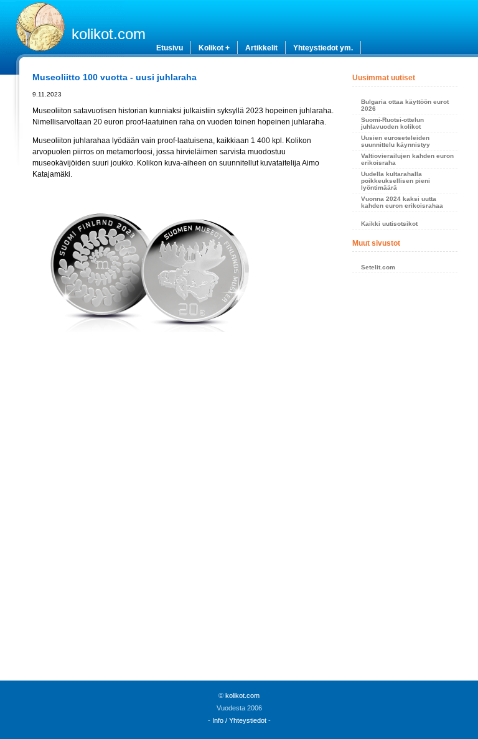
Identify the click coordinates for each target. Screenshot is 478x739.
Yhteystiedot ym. (323, 48)
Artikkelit (261, 48)
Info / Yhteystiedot (239, 720)
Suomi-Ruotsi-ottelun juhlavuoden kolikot (392, 123)
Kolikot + (214, 48)
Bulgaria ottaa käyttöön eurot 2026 (405, 105)
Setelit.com (378, 267)
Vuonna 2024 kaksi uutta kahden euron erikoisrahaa (402, 202)
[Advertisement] (183, 446)
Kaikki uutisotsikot (389, 223)
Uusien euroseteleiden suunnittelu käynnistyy (395, 141)
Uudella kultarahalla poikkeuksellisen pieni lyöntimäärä (395, 180)
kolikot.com (109, 34)
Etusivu (169, 48)
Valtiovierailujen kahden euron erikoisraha (407, 159)
